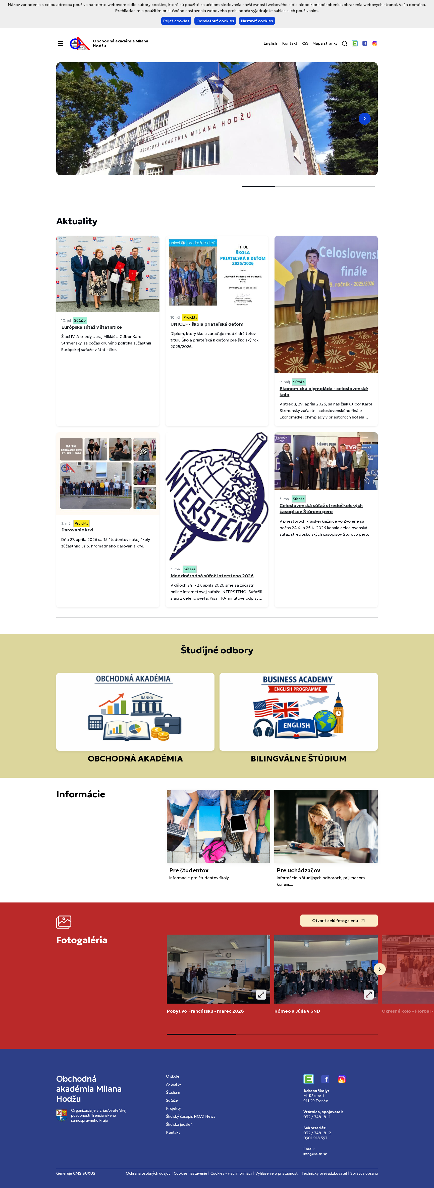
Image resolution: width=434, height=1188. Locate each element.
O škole (172, 1076)
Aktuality (173, 1084)
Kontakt (289, 43)
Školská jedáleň (179, 1124)
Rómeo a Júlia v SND (297, 1011)
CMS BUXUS (84, 1173)
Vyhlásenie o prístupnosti (276, 1173)
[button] (345, 43)
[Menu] (60, 43)
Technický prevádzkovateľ (324, 1173)
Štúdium (173, 1092)
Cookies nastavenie (190, 1173)
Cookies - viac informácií (231, 1173)
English (270, 43)
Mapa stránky (325, 43)
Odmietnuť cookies (215, 20)
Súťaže (172, 1100)
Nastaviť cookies (257, 20)
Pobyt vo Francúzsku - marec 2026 (205, 1011)
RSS (304, 43)
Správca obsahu (364, 1173)
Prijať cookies (176, 20)
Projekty (173, 1108)
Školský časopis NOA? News (190, 1116)
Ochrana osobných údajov (148, 1173)
